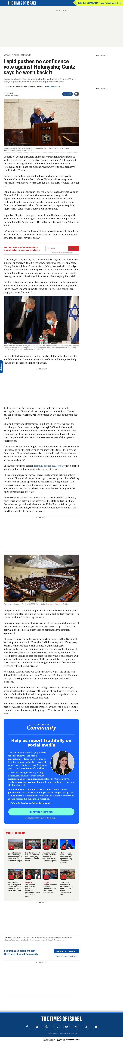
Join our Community (88, 3)
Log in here (73, 956)
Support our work (41, 812)
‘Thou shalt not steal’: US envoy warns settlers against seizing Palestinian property (66, 857)
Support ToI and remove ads (110, 3)
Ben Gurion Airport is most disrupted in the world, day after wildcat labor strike (32, 857)
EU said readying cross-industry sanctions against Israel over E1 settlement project (15, 857)
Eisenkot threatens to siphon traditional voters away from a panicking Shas (50, 887)
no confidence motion (38, 937)
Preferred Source (53, 86)
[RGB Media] (60, 1040)
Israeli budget (35, 940)
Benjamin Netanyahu (54, 937)
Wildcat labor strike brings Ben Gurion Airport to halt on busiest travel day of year (15, 886)
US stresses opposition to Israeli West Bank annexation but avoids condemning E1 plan (66, 888)
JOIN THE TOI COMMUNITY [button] (66, 951)
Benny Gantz (68, 937)
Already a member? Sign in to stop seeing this (41, 818)
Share (69, 94)
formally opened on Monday (49, 465)
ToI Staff (9, 93)
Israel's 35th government (56, 940)
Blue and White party (12, 940)
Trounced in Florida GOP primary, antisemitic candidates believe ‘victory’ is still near (32, 889)
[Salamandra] (74, 1039)
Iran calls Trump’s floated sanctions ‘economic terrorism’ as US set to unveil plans (50, 857)
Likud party (25, 940)
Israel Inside (16, 937)
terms (70, 252)
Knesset (44, 940)
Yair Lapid (26, 937)
